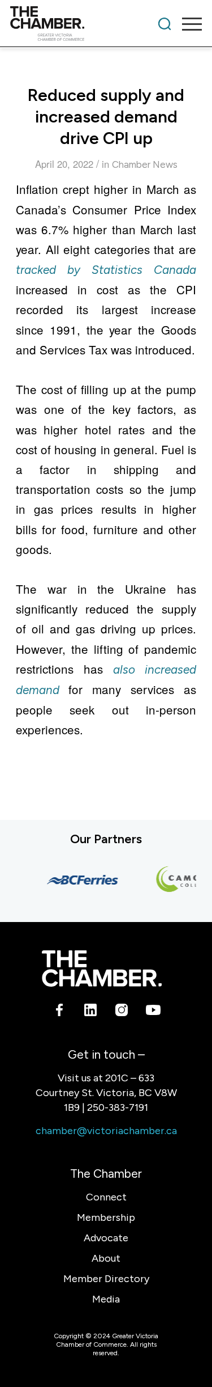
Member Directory (106, 1278)
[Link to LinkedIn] (90, 1012)
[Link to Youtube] (152, 1012)
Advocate (106, 1238)
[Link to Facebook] (59, 1012)
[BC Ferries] (80, 880)
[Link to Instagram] (121, 1012)
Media (106, 1299)
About (106, 1258)
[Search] (164, 23)
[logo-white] (101, 968)
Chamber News (145, 164)
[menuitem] (164, 23)
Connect (106, 1197)
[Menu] (186, 23)
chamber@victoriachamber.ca (106, 1130)
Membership (106, 1217)
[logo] (86, 23)
